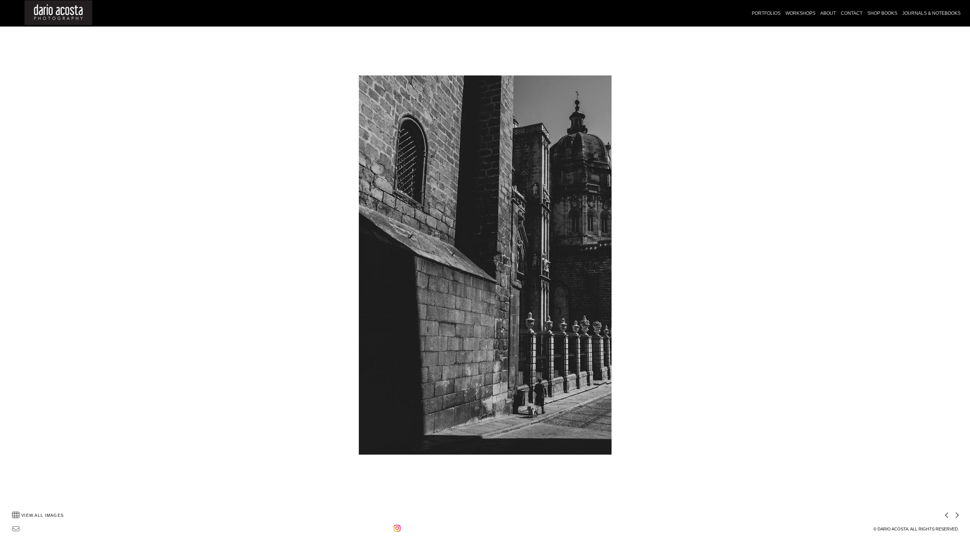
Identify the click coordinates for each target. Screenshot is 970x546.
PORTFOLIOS (766, 13)
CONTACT (851, 13)
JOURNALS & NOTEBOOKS (931, 13)
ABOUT (828, 13)
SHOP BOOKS (882, 13)
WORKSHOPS (800, 13)
